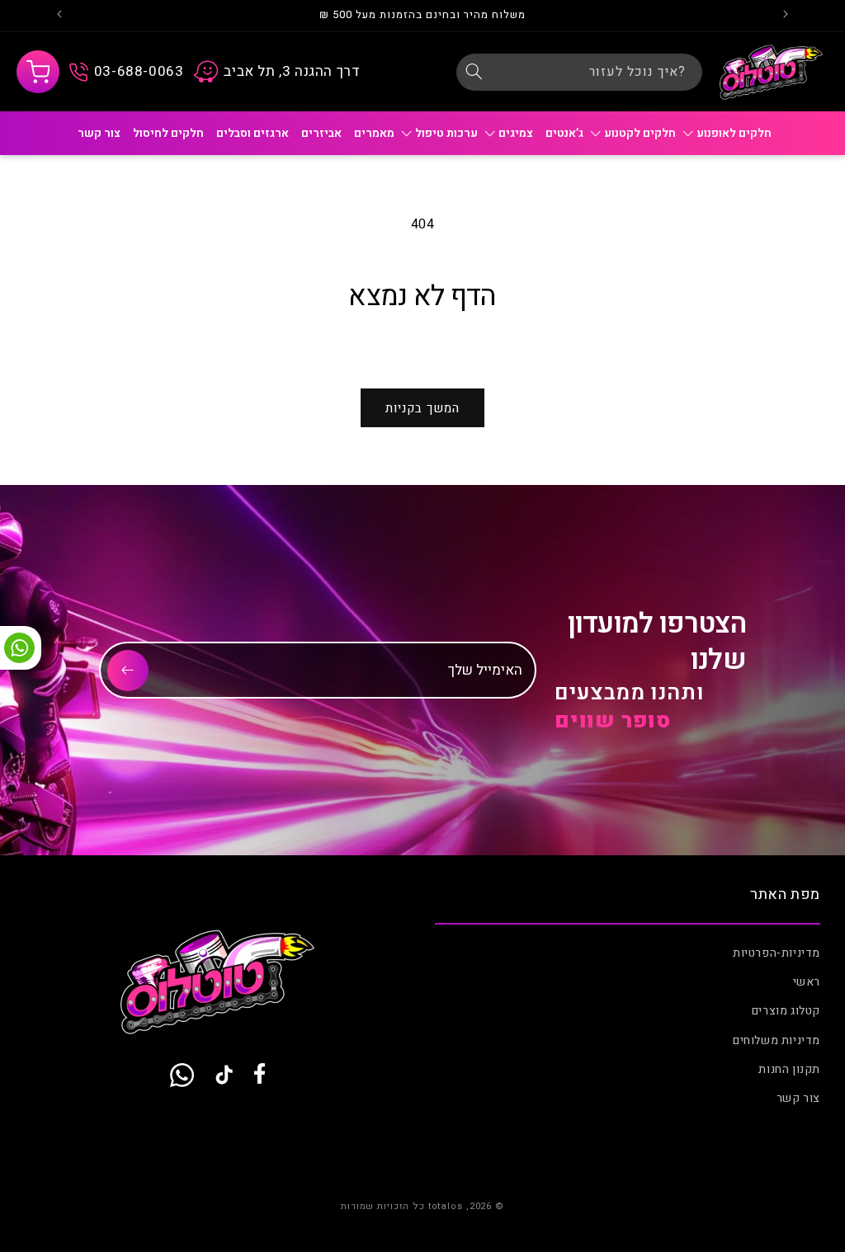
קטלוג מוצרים (786, 1010)
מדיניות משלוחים (776, 1040)
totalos (445, 1206)
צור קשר (798, 1098)
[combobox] (579, 72)
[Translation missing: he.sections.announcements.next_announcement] (59, 15)
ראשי (806, 982)
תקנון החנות (789, 1069)
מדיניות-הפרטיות (776, 953)
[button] (38, 71)
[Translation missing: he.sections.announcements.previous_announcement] (785, 15)
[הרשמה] (128, 670)
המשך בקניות (422, 408)
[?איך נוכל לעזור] (474, 72)
